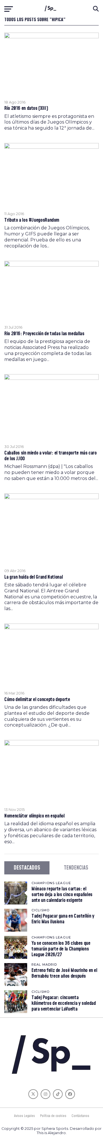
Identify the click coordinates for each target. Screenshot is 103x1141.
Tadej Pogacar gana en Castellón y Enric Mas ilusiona (62, 918)
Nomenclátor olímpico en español (34, 816)
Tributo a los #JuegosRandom (31, 220)
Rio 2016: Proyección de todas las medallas (44, 334)
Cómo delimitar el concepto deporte (37, 700)
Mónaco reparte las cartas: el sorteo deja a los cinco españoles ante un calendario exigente (61, 894)
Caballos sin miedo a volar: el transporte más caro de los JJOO (50, 456)
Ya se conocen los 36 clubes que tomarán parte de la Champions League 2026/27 (60, 949)
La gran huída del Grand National (33, 577)
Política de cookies (53, 1115)
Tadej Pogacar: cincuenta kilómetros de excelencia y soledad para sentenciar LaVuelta (63, 1003)
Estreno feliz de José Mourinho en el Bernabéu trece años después (64, 973)
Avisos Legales (24, 1115)
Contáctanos (80, 1115)
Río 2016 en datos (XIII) (26, 108)
